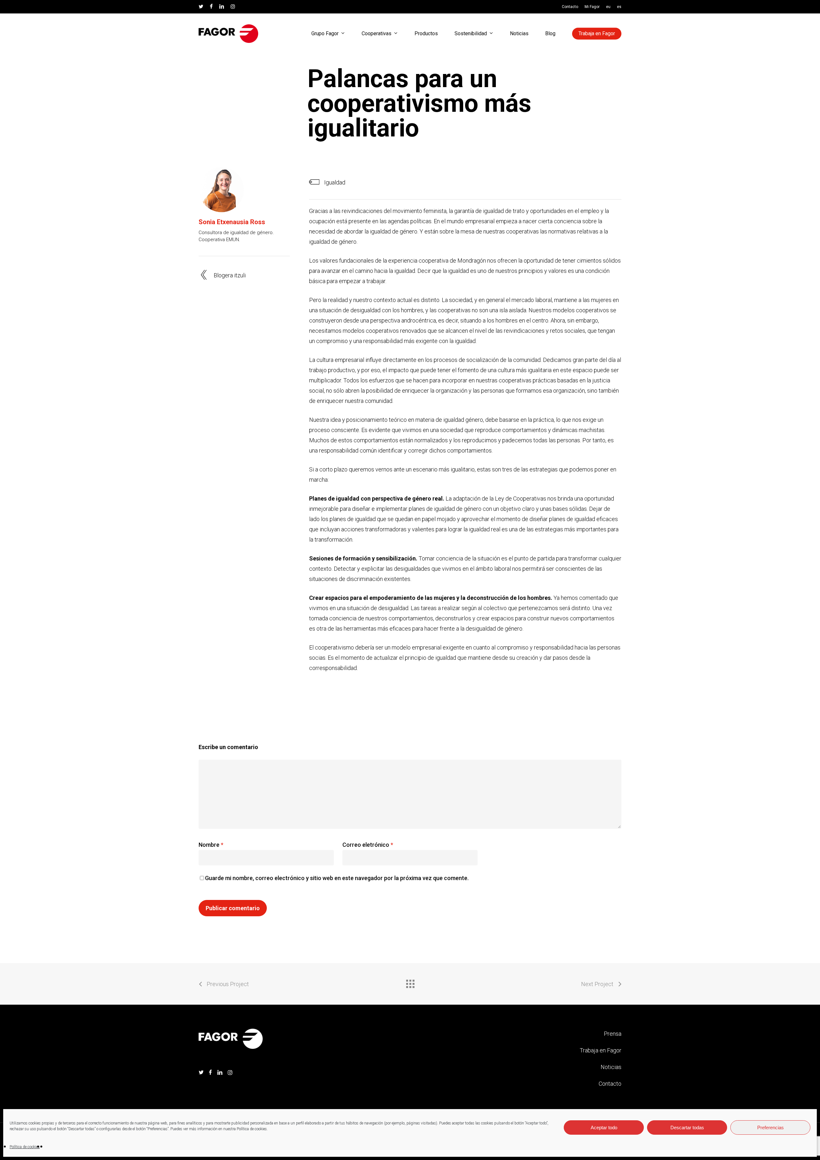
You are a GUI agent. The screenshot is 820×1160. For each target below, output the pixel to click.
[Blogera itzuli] (244, 275)
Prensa (612, 1033)
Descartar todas (687, 1127)
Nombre (211, 844)
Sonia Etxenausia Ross (232, 222)
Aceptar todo (604, 1127)
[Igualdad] (465, 183)
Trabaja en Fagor (600, 1050)
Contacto (610, 1083)
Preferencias (770, 1127)
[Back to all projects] (410, 982)
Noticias (611, 1067)
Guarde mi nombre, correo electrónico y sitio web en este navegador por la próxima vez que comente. (337, 878)
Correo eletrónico (367, 844)
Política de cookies (25, 1147)
